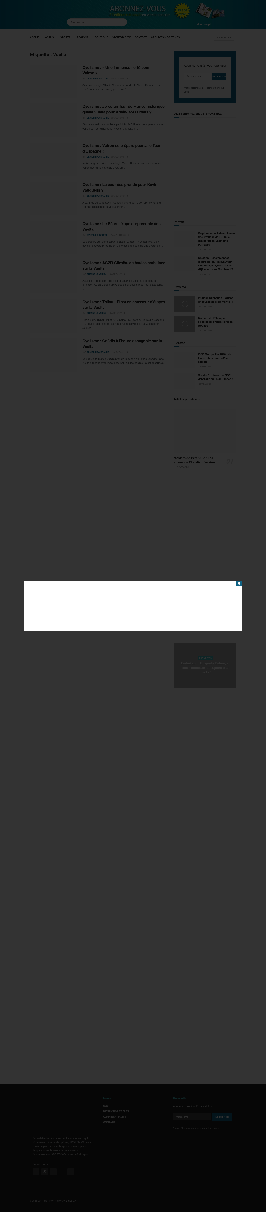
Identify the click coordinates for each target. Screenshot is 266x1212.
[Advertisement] (133, 606)
